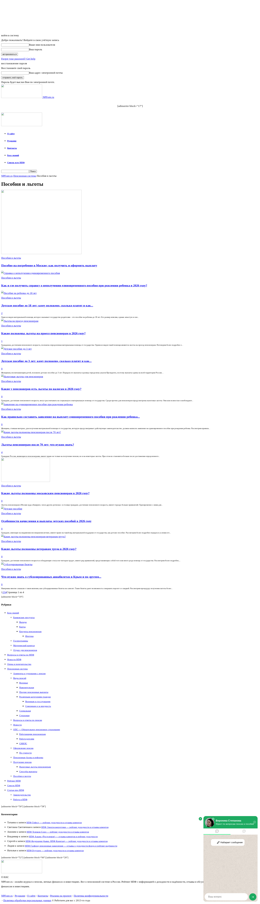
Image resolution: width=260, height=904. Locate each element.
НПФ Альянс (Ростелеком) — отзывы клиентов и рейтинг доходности (63, 836)
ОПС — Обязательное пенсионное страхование (36, 729)
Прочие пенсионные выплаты (33, 692)
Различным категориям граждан (35, 697)
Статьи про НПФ (15, 790)
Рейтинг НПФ (14, 781)
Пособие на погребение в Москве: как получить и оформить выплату (49, 265)
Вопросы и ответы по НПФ (20, 655)
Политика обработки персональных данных (27, 900)
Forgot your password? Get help (18, 58)
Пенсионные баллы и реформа (28, 757)
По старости (25, 753)
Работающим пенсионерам (32, 734)
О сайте (11, 134)
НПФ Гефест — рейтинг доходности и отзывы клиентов (54, 822)
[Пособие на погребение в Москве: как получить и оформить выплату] (41, 253)
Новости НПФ (14, 659)
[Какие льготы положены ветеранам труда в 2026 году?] (33, 536)
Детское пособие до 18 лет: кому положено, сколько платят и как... (47, 305)
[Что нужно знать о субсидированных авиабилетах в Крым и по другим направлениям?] (16, 564)
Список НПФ (13, 785)
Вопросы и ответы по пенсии (27, 720)
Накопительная (26, 687)
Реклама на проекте (61, 895)
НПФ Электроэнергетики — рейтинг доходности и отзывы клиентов (74, 827)
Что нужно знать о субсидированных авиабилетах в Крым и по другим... (51, 576)
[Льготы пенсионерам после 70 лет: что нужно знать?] (31, 432)
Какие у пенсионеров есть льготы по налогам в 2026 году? (41, 389)
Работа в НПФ (20, 799)
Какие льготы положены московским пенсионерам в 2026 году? (45, 493)
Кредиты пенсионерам (30, 631)
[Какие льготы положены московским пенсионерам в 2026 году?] (25, 481)
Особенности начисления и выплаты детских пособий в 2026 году (46, 521)
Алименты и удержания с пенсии (29, 673)
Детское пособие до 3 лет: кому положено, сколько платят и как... (46, 361)
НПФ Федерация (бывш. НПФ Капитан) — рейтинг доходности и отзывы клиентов (67, 841)
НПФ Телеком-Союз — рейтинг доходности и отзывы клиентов (58, 832)
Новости (17, 725)
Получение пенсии (22, 762)
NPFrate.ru (7, 175)
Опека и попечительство (19, 664)
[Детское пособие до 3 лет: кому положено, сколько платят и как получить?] (16, 348)
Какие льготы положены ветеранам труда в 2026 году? (38, 549)
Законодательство (22, 795)
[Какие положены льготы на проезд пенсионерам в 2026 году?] (19, 321)
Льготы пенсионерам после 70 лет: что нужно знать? (37, 444)
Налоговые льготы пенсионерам (35, 767)
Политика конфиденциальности (91, 895)
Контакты (12, 148)
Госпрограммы (20, 641)
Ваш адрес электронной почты (46, 72)
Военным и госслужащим (37, 701)
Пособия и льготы (11, 258)
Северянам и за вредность (38, 706)
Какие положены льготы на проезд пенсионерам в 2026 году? (43, 333)
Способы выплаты (28, 771)
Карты (22, 627)
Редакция (11, 141)
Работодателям (26, 739)
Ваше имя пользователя (42, 44)
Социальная (25, 711)
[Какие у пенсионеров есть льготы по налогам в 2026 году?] (22, 376)
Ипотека (29, 636)
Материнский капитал (24, 645)
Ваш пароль (35, 49)
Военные (23, 683)
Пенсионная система (24, 175)
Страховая (24, 715)
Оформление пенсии (23, 748)
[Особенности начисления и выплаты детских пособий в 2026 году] (11, 508)
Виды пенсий (19, 678)
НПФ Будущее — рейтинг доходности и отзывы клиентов (55, 850)
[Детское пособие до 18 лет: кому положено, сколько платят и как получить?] (19, 293)
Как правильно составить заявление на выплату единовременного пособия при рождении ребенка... (70, 416)
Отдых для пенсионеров (25, 650)
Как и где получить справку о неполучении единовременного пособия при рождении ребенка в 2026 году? (74, 285)
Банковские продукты (24, 617)
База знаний (13, 155)
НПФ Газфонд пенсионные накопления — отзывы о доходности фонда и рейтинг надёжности (71, 846)
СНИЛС (23, 743)
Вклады (23, 622)
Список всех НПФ (16, 163)
